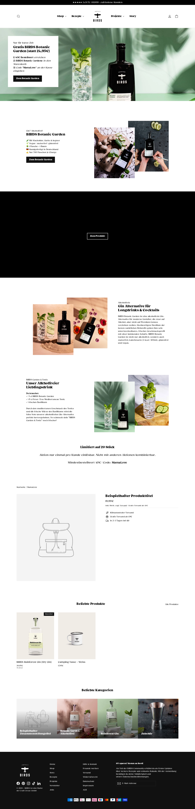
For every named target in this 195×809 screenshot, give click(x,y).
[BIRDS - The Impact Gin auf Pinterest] (23, 783)
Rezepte (77, 16)
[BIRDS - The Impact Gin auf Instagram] (28, 783)
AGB (85, 790)
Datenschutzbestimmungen (136, 777)
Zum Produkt (97, 236)
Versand (123, 506)
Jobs (52, 790)
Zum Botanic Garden (27, 78)
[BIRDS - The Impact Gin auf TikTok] (33, 783)
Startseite (21, 487)
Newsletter (55, 786)
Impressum (88, 786)
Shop (60, 16)
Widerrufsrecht (90, 777)
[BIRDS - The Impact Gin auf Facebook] (18, 783)
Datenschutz (88, 781)
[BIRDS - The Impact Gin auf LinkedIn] (38, 783)
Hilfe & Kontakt (90, 764)
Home (52, 764)
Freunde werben (91, 768)
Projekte (116, 16)
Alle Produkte (171, 604)
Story (132, 16)
